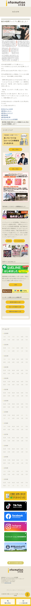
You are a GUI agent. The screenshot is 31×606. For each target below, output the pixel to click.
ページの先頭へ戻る (16, 563)
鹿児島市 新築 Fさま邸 (15, 302)
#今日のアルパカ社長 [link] (7, 109)
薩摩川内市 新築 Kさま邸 (15, 311)
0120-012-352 (8, 582)
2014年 (6, 468)
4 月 (13, 339)
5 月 (9, 339)
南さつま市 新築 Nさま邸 (15, 306)
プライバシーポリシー (12, 590)
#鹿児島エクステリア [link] (7, 113)
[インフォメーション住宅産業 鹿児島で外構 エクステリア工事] (15, 3)
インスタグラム (19, 241)
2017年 (6, 434)
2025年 (6, 344)
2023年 (6, 367)
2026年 (6, 333)
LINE (15, 284)
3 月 (18, 339)
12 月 (4, 348)
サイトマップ (21, 590)
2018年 (6, 423)
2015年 (6, 457)
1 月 (26, 339)
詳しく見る (15, 149)
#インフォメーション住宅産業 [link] (9, 119)
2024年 (6, 356)
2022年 (6, 378)
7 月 (27, 336)
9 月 (18, 348)
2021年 (6, 389)
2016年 (6, 445)
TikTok (9, 241)
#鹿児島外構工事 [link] (5, 117)
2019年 (6, 412)
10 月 (13, 359)
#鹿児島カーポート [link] (6, 111)
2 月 (22, 339)
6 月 (4, 339)
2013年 (6, 479)
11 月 (9, 370)
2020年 (6, 400)
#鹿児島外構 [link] (4, 115)
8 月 (22, 336)
